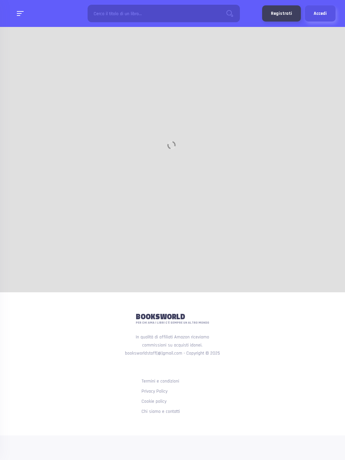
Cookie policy (154, 401)
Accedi (320, 13)
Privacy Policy (154, 391)
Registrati (281, 13)
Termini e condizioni (160, 381)
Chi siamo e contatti (161, 411)
